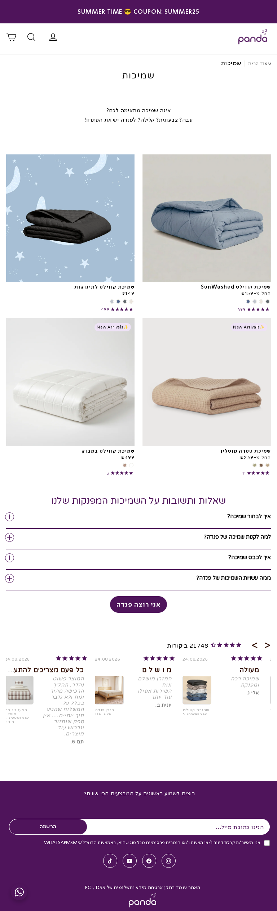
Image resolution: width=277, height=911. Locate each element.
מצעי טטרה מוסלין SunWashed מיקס (17, 716)
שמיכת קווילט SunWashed (196, 712)
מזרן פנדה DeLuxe (104, 712)
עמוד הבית (259, 63)
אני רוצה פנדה (138, 604)
